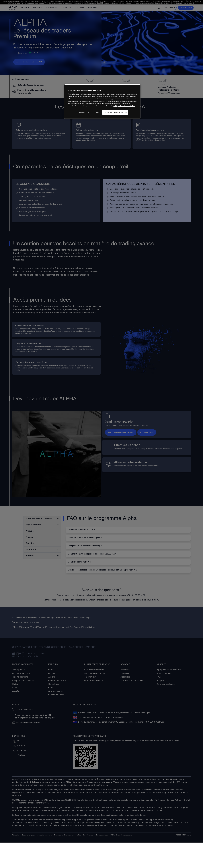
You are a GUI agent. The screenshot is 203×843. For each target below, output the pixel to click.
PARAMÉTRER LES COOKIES (89, 112)
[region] (102, 101)
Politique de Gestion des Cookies (124, 106)
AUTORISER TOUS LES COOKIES (115, 112)
